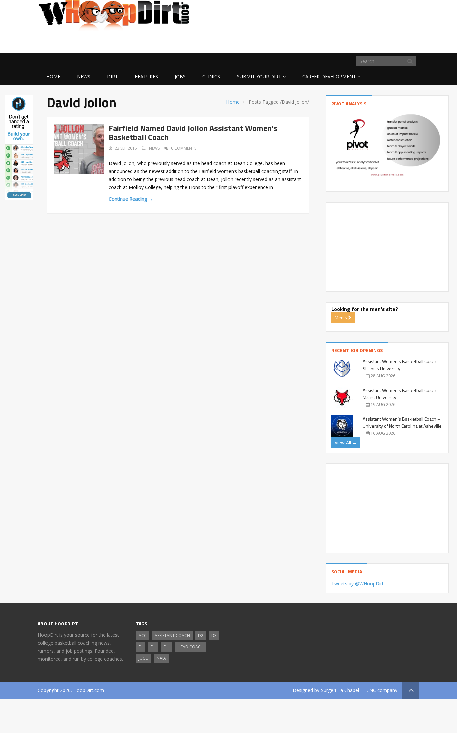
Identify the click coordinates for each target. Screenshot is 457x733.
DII (153, 647)
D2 (200, 635)
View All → (346, 442)
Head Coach (191, 647)
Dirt (112, 76)
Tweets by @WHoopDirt (357, 583)
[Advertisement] (365, 41)
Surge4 (328, 690)
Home (53, 76)
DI (141, 647)
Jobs (180, 76)
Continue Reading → (131, 199)
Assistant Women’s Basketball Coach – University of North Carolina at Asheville (402, 422)
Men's (341, 317)
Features (146, 76)
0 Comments (183, 148)
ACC (143, 635)
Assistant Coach (172, 635)
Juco (144, 658)
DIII (167, 647)
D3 (214, 635)
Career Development (329, 76)
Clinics (211, 76)
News (83, 76)
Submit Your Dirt (259, 76)
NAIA (161, 658)
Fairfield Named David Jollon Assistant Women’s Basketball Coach (193, 132)
